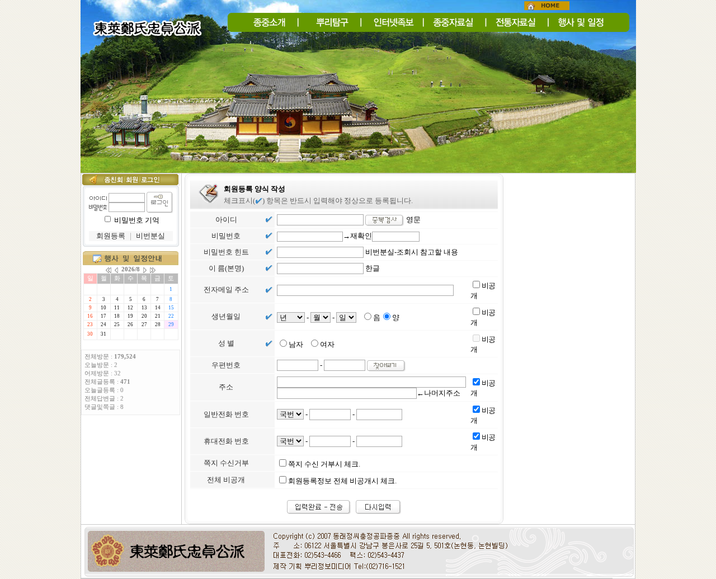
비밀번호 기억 (136, 220)
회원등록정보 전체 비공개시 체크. (342, 481)
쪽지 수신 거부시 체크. (324, 464)
